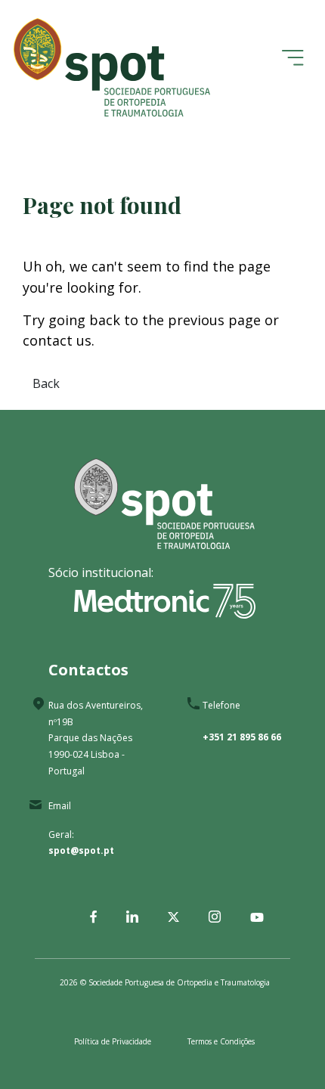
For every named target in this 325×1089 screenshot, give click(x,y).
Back (46, 383)
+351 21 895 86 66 (242, 737)
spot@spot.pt (81, 850)
